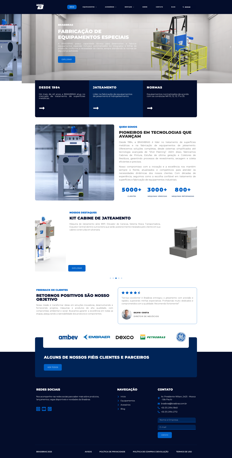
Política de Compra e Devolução (150, 452)
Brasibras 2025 (44, 452)
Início (72, 7)
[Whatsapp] (50, 409)
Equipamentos (88, 7)
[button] (1, 46)
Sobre (144, 7)
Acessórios (109, 7)
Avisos (88, 452)
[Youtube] (44, 409)
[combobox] (188, 7)
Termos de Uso (184, 452)
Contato (159, 7)
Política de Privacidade (112, 452)
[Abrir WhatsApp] (225, 452)
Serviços (128, 7)
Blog (173, 7)
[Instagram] (38, 409)
